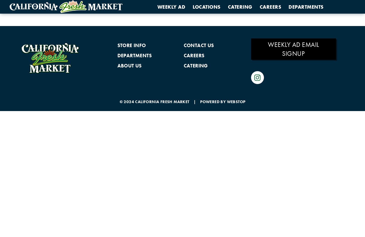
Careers (270, 7)
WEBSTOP (236, 101)
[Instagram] (257, 77)
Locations (206, 7)
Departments (306, 7)
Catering (240, 7)
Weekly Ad (171, 7)
